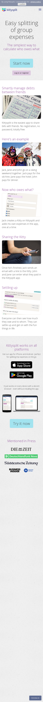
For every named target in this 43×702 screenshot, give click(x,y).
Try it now (21, 423)
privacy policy (36, 2)
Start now (21, 63)
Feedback (35, 698)
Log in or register (21, 73)
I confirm (22, 4)
